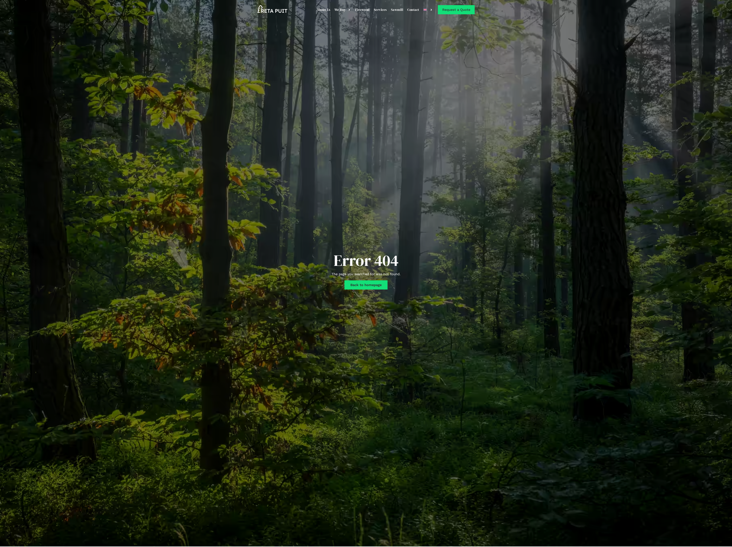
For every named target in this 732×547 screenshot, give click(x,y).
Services (380, 9)
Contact (413, 9)
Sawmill (397, 9)
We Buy (340, 9)
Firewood (362, 9)
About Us (323, 9)
